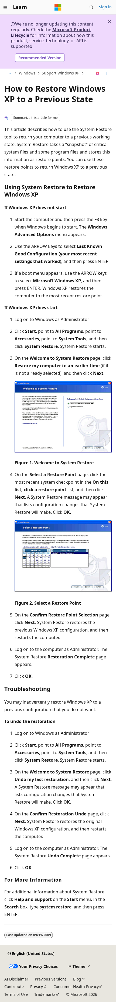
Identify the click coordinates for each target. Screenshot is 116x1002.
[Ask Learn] (97, 73)
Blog (77, 979)
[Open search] (91, 7)
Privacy (36, 986)
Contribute (14, 986)
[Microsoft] (58, 7)
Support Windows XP (60, 73)
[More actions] (107, 73)
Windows (27, 73)
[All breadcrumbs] (9, 73)
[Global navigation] (5, 7)
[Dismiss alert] (109, 21)
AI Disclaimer (16, 979)
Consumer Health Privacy (76, 986)
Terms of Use (16, 994)
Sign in (105, 6)
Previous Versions (51, 979)
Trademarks (45, 994)
